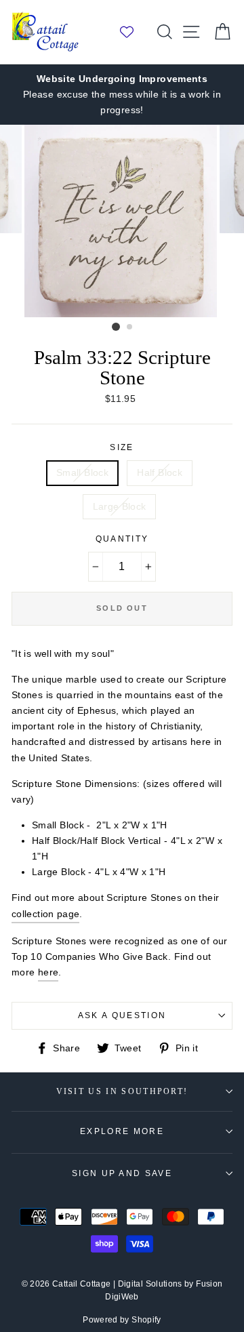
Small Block (82, 472)
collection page (45, 913)
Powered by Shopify (122, 1320)
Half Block (159, 472)
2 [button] (130, 327)
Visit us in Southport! (122, 1091)
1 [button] (116, 327)
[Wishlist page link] (133, 32)
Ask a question (122, 1015)
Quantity (122, 539)
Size (122, 447)
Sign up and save (122, 1173)
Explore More (122, 1131)
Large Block (119, 506)
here (48, 972)
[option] (122, 94)
